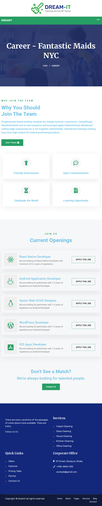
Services (86, 498)
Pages (76, 498)
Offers (11, 461)
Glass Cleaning (63, 431)
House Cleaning (64, 436)
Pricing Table (14, 471)
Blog (95, 498)
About (68, 498)
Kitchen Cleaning (64, 441)
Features (12, 466)
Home (45, 66)
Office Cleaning (63, 446)
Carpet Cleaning (64, 426)
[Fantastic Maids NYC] (51, 8)
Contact (93, 502)
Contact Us (14, 481)
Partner (12, 476)
